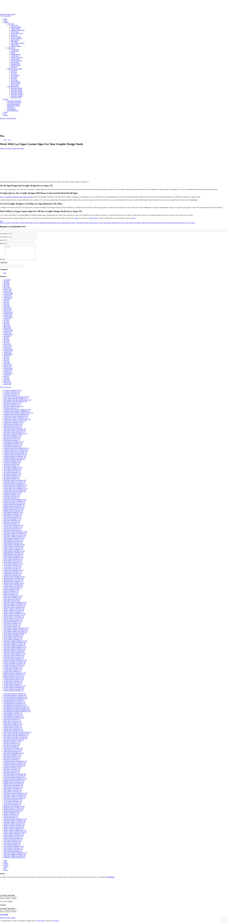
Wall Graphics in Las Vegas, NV (13, 515)
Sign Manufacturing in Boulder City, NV (15, 705)
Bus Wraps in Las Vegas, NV (12, 477)
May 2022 (6, 360)
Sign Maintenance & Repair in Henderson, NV (17, 709)
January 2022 (7, 366)
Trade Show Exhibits (17, 93)
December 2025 (8, 292)
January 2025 (7, 310)
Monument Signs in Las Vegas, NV (14, 580)
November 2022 (8, 350)
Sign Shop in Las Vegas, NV (12, 745)
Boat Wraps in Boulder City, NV (13, 435)
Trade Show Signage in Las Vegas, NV (15, 430)
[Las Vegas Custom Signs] (13, 12)
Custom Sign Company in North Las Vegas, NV (17, 419)
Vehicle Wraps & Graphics (14, 69)
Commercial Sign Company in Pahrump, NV (16, 414)
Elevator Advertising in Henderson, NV (15, 661)
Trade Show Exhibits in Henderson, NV (15, 642)
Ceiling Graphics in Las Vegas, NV (14, 547)
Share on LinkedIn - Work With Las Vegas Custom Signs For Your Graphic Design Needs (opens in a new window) (162, 223)
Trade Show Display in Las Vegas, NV (15, 605)
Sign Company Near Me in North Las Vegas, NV (17, 400)
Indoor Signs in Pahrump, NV (12, 719)
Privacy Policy (41, 920)
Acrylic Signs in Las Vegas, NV (13, 567)
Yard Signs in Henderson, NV (12, 494)
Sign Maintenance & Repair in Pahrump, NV (16, 706)
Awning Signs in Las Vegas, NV (13, 528)
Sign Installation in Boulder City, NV (14, 717)
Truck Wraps (14, 77)
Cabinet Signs (15, 56)
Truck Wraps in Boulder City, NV (13, 467)
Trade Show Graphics (17, 94)
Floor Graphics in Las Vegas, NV (13, 560)
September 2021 (8, 373)
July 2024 (6, 320)
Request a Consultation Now (8, 118)
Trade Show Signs (16, 97)
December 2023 (8, 329)
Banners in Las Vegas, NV (11, 592)
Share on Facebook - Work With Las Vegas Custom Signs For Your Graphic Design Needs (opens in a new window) (33, 223)
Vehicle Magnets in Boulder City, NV (14, 551)
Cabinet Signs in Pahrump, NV (12, 575)
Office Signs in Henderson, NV (12, 597)
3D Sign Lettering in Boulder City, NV (15, 686)
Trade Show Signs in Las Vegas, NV (14, 657)
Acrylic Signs (14, 25)
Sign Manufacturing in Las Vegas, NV (14, 701)
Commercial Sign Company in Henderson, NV (17, 411)
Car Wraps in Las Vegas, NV (12, 393)
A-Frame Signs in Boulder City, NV (14, 679)
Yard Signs (14, 67)
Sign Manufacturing (12, 110)
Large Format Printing (13, 104)
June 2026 (6, 283)
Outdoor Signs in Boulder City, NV (14, 730)
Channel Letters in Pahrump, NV (13, 588)
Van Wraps (14, 78)
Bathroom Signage (16, 27)
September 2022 (8, 353)
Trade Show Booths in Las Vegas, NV (14, 650)
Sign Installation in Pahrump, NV (13, 713)
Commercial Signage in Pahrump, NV (14, 459)
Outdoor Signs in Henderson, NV (13, 729)
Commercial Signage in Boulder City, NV (15, 454)
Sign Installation (11, 109)
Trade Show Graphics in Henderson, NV (15, 533)
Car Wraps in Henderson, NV (12, 392)
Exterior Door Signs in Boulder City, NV (15, 499)
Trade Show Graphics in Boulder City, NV (16, 531)
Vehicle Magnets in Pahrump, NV (13, 555)
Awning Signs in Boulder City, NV (13, 525)
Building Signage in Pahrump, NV (13, 510)
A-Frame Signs (15, 49)
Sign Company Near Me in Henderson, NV (16, 398)
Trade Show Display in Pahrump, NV (14, 607)
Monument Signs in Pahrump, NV (13, 581)
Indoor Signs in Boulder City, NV (13, 724)
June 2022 (6, 358)
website (76, 218)
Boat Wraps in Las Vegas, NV (12, 438)
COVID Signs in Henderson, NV (13, 668)
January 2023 (7, 347)
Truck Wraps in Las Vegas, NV (12, 470)
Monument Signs (15, 64)
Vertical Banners (15, 65)
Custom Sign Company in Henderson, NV (16, 417)
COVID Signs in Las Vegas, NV (13, 669)
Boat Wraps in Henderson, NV (12, 437)
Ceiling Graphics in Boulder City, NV (14, 544)
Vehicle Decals (15, 85)
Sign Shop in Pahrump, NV (11, 408)
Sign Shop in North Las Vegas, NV (14, 406)
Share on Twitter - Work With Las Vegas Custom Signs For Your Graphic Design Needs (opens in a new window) (98, 223)
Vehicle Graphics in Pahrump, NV (13, 620)
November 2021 (8, 369)
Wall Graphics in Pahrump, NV (12, 517)
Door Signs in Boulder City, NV (13, 518)
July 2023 (6, 337)
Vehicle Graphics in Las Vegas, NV (14, 618)
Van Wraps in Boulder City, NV (13, 461)
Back (1, 221)
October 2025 (7, 296)
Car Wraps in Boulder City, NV (12, 390)
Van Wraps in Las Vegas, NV (12, 464)
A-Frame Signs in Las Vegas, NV (13, 682)
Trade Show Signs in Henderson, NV (14, 655)
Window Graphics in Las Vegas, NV (14, 610)
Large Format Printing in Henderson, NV (15, 697)
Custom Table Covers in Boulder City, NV (16, 488)
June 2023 (6, 339)
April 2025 (7, 305)
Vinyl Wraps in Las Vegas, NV (12, 625)
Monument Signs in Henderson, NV (14, 578)
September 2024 (8, 316)
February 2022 (8, 365)
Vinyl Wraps (14, 80)
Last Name (3, 237)
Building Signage (15, 54)
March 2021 (7, 381)
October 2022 (7, 352)
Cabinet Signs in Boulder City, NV (13, 570)
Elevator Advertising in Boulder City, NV (15, 660)
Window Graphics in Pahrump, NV (14, 612)
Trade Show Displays (13, 86)
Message (2, 259)
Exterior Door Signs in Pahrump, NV (14, 504)
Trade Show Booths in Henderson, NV (15, 649)
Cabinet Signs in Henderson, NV (13, 572)
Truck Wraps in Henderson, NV (13, 469)
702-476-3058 (7, 16)
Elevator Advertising (16, 38)
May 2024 (6, 323)
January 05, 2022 (5, 148)
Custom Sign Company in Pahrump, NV (15, 421)
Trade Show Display (16, 91)
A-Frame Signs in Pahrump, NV (13, 684)
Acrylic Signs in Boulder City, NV (13, 563)
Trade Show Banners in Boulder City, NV (15, 485)
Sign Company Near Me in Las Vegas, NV (16, 737)
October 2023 (7, 333)
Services (6, 99)
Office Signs (14, 41)
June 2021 (6, 376)
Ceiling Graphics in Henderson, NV (14, 546)
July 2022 (6, 357)
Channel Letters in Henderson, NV (13, 584)
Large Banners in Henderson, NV (13, 443)
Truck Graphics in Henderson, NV (13, 636)
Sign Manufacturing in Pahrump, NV (14, 700)
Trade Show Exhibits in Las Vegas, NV (15, 644)
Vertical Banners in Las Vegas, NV (13, 541)
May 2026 (6, 284)
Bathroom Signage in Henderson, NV (14, 674)
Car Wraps (14, 73)
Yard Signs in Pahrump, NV (11, 498)
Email (1, 240)
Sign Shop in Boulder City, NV (12, 403)
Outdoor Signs (11, 48)
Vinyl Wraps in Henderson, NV (12, 623)
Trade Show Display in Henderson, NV (15, 604)
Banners (13, 52)
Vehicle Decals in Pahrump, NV (13, 427)
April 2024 (7, 325)
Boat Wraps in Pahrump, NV (12, 440)
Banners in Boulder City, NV (12, 589)
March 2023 (7, 344)
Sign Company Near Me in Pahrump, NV (15, 401)
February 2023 (8, 345)
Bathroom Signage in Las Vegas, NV (14, 676)
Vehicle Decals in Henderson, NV (13, 424)
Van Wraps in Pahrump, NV (11, 465)
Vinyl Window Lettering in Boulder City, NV (16, 628)
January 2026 (7, 291)
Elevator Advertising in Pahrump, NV (14, 665)
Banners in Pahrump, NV (11, 594)
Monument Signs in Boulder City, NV (14, 576)
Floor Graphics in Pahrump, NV (13, 562)
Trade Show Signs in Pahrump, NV (14, 658)
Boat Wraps (14, 70)
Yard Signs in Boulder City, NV (13, 493)
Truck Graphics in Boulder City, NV (14, 634)
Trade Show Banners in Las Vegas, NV (15, 482)
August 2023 (7, 336)
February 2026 (8, 289)
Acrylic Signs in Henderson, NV (13, 565)
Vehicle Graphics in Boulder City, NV (14, 615)
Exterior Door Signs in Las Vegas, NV (14, 502)
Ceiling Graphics (15, 28)
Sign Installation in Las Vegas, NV (13, 714)
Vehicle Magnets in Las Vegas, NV (13, 554)
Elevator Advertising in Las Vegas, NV (15, 663)
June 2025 (6, 302)
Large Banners (15, 62)
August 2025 (7, 299)
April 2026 (7, 286)
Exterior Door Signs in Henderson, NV (15, 501)
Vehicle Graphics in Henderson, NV (14, 616)
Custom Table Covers (17, 33)
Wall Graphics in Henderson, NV (13, 514)
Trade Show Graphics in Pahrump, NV (15, 536)
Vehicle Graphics (15, 83)
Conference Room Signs (17, 30)
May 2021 (6, 378)
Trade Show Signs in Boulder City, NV (15, 653)
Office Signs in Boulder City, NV (13, 596)
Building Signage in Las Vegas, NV (14, 509)
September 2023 (8, 334)
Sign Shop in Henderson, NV (12, 404)
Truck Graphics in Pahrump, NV (13, 639)
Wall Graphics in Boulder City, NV (13, 512)
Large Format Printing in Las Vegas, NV (15, 695)
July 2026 (6, 281)
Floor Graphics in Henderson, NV (13, 559)
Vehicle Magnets (15, 81)
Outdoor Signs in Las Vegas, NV (13, 727)
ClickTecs (56, 920)
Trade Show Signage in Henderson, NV (15, 429)
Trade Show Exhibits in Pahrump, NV (14, 645)
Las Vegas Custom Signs (17, 148)
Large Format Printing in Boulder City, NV (16, 698)
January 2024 (7, 328)
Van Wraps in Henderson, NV (12, 462)
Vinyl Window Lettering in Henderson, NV (16, 629)
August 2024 (7, 318)
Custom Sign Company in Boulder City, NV (16, 416)
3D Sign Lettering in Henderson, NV (14, 687)
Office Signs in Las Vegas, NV (12, 599)
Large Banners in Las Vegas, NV (13, 445)
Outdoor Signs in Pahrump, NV (12, 726)
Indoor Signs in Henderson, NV (13, 722)
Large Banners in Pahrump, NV (13, 446)
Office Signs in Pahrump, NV (12, 600)
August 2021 (7, 374)
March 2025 (7, 307)
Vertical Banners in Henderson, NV (14, 539)
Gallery (6, 112)
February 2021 (8, 382)
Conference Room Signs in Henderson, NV (16, 449)
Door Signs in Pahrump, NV (12, 523)
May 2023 (6, 341)
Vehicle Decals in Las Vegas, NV (13, 425)
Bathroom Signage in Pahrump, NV (14, 678)
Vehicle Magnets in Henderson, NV (14, 552)
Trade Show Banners (17, 88)
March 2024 (7, 326)
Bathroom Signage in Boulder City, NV (15, 673)
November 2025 (8, 294)
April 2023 (7, 342)
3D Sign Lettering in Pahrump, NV (13, 690)
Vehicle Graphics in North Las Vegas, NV (15, 832)
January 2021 (7, 384)
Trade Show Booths (16, 89)
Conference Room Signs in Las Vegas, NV (16, 451)
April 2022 (7, 361)
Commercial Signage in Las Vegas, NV (15, 457)
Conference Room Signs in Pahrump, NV (15, 453)
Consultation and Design (14, 102)
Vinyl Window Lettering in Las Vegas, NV (16, 631)
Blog (5, 113)
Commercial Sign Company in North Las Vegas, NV (18, 412)
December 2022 (8, 349)
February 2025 (8, 308)
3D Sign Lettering (16, 36)
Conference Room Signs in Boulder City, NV (16, 448)
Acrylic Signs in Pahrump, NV (12, 568)
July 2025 (6, 300)
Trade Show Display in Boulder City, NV (15, 602)
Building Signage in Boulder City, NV (14, 506)
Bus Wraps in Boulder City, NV (13, 474)
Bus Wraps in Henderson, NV (12, 475)
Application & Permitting (14, 101)
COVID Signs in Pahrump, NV (12, 671)
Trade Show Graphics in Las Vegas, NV (15, 535)
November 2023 (8, 331)
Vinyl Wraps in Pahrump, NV (12, 626)
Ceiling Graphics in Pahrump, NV (13, 549)
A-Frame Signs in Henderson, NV (13, 681)
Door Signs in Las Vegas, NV (12, 522)
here (134, 218)
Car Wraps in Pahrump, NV (11, 395)
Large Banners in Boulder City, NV (14, 441)
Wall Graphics (15, 44)
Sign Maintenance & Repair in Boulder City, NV (17, 711)
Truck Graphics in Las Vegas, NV (13, 637)
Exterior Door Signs (16, 60)
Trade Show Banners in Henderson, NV (15, 480)
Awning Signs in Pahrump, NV (12, 530)
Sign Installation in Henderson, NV (13, 716)
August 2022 (7, 355)
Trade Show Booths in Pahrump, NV (14, 652)
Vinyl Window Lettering (17, 43)
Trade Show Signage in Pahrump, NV (14, 432)
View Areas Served (5, 387)
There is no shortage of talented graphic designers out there (16, 197)
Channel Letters (15, 59)
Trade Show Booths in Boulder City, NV (15, 647)
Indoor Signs (10, 24)
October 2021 (7, 371)
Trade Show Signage (16, 96)
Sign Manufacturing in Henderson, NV (15, 703)
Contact (6, 115)
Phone (2, 243)
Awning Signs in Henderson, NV (13, 527)
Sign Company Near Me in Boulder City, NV (16, 396)
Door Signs (14, 35)
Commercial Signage (16, 57)
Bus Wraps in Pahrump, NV (11, 478)
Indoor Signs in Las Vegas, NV (12, 721)
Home (5, 19)
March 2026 (7, 288)
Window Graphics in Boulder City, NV (15, 613)
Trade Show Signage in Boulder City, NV (15, 433)
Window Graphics (16, 46)
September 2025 (8, 297)
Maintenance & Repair (13, 105)
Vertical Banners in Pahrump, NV (13, 543)
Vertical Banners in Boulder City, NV (14, 538)
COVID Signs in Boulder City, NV (14, 666)
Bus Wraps (14, 72)
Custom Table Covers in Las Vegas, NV (15, 491)
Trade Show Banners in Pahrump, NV (14, 483)
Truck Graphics (15, 75)
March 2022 (7, 363)
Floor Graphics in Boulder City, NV (14, 557)
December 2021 (8, 368)
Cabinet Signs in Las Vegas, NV (13, 573)
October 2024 (7, 315)
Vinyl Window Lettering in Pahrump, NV (15, 633)
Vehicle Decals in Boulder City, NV (14, 422)
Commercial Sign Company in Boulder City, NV (17, 409)
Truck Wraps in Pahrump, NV (12, 472)
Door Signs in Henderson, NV (12, 520)
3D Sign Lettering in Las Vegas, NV (14, 689)
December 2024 (8, 312)
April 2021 (7, 379)
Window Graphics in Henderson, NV (14, 608)
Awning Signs (15, 51)
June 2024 (6, 321)
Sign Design (10, 107)
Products (6, 22)
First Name (3, 233)
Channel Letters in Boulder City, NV (14, 583)
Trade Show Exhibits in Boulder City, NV (15, 641)
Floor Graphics (15, 40)
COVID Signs (15, 32)
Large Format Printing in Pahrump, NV (15, 693)
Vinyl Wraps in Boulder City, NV (13, 621)
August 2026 (7, 280)
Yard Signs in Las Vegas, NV (12, 496)
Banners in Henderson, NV (11, 591)
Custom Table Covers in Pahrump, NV (14, 486)
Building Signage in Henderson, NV (14, 507)
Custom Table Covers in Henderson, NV (15, 490)
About (5, 20)
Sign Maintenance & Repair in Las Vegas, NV (17, 708)
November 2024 (8, 313)
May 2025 (6, 304)
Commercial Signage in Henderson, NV (15, 456)
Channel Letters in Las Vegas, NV (13, 586)
